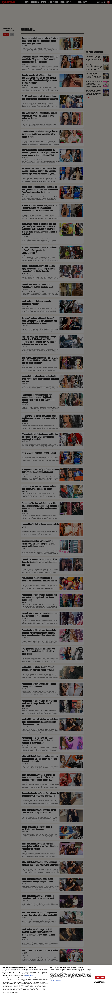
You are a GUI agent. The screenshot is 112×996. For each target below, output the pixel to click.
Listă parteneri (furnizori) (56, 980)
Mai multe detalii (29, 975)
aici (12, 986)
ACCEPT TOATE (100, 977)
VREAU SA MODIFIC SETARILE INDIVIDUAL (99, 982)
